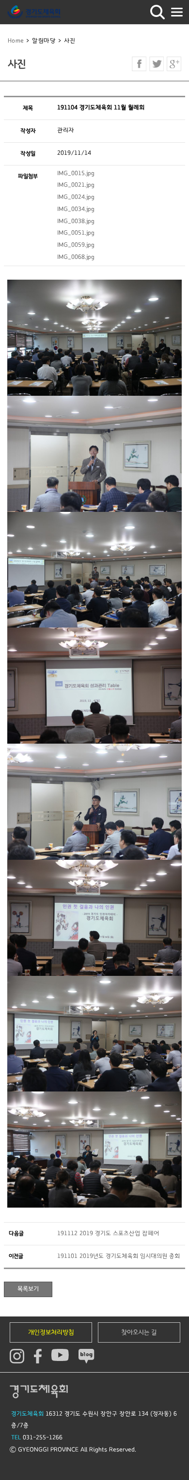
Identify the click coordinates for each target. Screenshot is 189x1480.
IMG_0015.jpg (75, 173)
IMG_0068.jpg (75, 257)
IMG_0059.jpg (75, 245)
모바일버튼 (177, 12)
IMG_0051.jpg (75, 233)
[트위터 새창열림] (156, 64)
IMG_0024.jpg (75, 197)
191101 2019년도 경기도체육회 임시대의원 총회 (118, 1256)
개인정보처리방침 (51, 1332)
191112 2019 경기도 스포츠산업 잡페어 (108, 1233)
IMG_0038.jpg (75, 221)
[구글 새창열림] (174, 64)
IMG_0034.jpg (75, 209)
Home (16, 41)
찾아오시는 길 (139, 1332)
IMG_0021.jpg (75, 185)
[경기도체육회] (34, 12)
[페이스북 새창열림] (139, 64)
